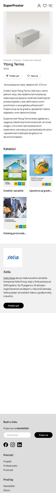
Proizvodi (7, 60)
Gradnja (17, 60)
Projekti (7, 461)
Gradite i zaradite (13, 190)
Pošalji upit (13, 305)
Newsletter (9, 486)
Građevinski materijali (32, 60)
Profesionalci (10, 465)
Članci (6, 490)
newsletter (22, 428)
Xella (6, 68)
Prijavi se (43, 435)
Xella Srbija (9, 278)
